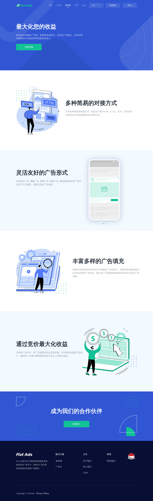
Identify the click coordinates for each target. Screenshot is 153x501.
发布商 (59, 461)
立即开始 (29, 47)
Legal (84, 5)
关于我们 (87, 461)
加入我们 (87, 467)
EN (93, 5)
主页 (50, 5)
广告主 (59, 5)
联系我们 (113, 5)
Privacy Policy (42, 493)
